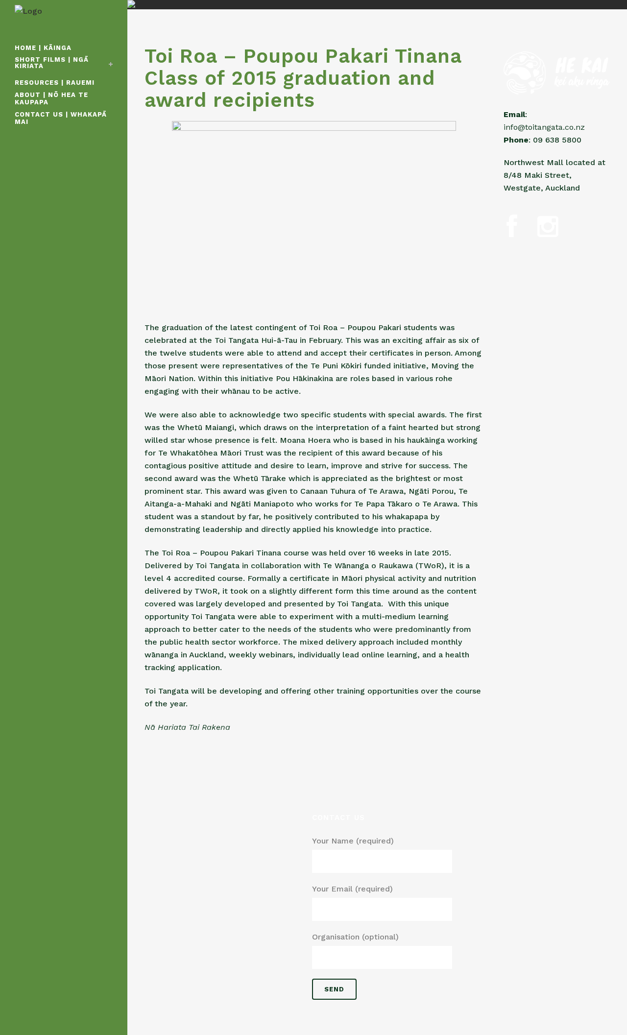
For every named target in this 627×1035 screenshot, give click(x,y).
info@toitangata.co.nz (544, 127)
